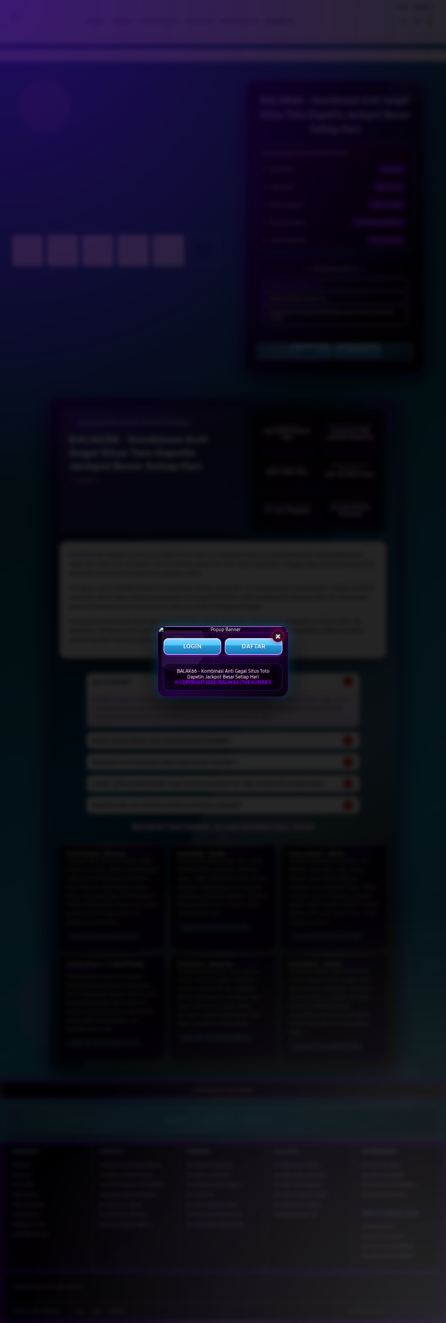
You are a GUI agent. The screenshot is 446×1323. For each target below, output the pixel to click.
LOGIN (192, 646)
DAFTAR (253, 646)
